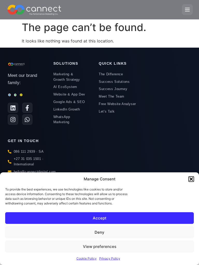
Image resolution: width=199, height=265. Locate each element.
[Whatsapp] (27, 119)
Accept (99, 218)
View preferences (99, 246)
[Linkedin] (13, 108)
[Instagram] (13, 119)
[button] (191, 179)
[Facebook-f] (27, 108)
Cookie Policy (86, 258)
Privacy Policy (109, 258)
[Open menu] (187, 9)
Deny (99, 232)
